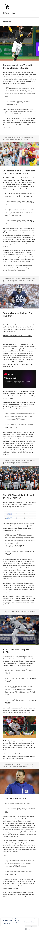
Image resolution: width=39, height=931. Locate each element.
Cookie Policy (6, 923)
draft (33, 278)
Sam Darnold (25, 280)
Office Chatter (9, 13)
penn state (22, 462)
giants (25, 137)
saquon (27, 462)
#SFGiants (8, 88)
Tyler (14, 137)
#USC (7, 210)
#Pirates (23, 91)
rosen (20, 280)
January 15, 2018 (11, 104)
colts (31, 460)
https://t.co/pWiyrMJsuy (23, 196)
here (23, 235)
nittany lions (15, 462)
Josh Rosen (9, 280)
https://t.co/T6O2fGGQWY (14, 546)
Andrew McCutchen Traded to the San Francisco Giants (18, 66)
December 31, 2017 (11, 427)
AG (14, 278)
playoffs (5, 613)
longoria (29, 764)
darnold (29, 278)
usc (33, 280)
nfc (32, 611)
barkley (27, 460)
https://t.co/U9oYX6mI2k (13, 215)
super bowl (10, 613)
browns (25, 278)
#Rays (15, 670)
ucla (30, 280)
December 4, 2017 (11, 874)
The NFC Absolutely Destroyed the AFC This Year (18, 496)
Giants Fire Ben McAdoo (15, 798)
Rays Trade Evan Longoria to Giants (16, 651)
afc (23, 611)
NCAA (19, 278)
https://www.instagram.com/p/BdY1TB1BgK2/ (17, 335)
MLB (20, 137)
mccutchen (30, 137)
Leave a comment (23, 139)
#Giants (7, 673)
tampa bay (15, 766)
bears (25, 611)
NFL (17, 280)
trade (20, 766)
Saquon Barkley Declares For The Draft (17, 314)
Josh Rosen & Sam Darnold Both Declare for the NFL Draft (19, 172)
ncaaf (14, 280)
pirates (7, 139)
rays (4, 766)
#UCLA (7, 193)
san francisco (13, 139)
